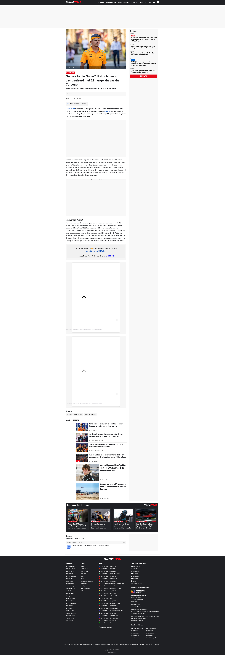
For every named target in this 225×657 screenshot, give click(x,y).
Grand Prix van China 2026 (108, 568)
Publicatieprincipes (124, 644)
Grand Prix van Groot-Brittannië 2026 (111, 588)
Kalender (126, 2)
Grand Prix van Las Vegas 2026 (109, 618)
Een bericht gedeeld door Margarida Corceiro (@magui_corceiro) (84, 329)
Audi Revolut (84, 571)
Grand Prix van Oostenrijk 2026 (109, 586)
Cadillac (83, 573)
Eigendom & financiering (145, 644)
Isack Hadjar (69, 581)
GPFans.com (149, 630)
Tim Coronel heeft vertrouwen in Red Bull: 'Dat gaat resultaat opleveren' (143, 71)
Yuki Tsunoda (70, 610)
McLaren (107, 111)
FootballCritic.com (151, 628)
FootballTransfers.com (137, 628)
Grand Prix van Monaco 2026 (109, 581)
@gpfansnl (135, 571)
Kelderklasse (149, 635)
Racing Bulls (84, 586)
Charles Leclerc (70, 568)
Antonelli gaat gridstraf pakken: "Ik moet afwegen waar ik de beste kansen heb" (143, 47)
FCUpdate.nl (134, 630)
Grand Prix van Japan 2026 (108, 571)
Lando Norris (70, 72)
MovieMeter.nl (135, 633)
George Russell (70, 596)
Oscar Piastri (69, 573)
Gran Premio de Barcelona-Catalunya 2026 (112, 583)
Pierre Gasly (69, 578)
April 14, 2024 (110, 256)
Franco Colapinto (71, 576)
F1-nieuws (143, 76)
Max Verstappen (111, 2)
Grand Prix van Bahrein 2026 (109, 605)
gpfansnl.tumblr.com (138, 583)
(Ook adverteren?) (108, 627)
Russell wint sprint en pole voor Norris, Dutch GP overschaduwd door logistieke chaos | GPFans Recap (144, 39)
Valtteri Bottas (70, 618)
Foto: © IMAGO (70, 67)
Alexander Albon (70, 588)
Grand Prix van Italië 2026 (108, 598)
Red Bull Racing (85, 588)
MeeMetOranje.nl (151, 638)
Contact (79, 644)
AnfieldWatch (135, 638)
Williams (83, 591)
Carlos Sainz (69, 591)
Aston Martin (84, 568)
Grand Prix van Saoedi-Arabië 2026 (110, 573)
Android (113, 644)
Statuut (91, 644)
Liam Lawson (70, 583)
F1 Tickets (148, 2)
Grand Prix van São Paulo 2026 (109, 615)
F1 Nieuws (101, 2)
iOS (117, 644)
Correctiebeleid (134, 644)
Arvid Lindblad (70, 608)
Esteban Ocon (70, 601)
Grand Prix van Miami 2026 (108, 576)
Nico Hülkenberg (70, 615)
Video (141, 2)
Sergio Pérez (69, 620)
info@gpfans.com (136, 604)
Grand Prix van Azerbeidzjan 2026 (110, 603)
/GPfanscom (136, 566)
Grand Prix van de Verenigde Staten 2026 (112, 610)
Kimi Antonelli (70, 593)
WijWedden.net (135, 635)
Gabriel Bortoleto (71, 613)
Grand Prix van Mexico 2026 (108, 613)
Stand (120, 2)
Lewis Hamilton (70, 566)
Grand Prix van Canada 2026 (109, 578)
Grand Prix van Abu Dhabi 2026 (109, 623)
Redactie (66, 644)
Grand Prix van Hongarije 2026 (109, 593)
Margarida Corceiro (90, 414)
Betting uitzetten (105, 644)
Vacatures (97, 644)
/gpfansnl (135, 578)
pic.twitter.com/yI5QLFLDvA (96, 251)
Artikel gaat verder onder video (95, 180)
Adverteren (86, 644)
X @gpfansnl (134, 568)
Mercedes (84, 583)
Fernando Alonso (71, 603)
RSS (75, 644)
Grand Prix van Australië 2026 (109, 566)
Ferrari (83, 576)
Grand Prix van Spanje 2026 (108, 601)
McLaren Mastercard (87, 581)
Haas (82, 578)
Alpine (83, 566)
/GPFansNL (136, 573)
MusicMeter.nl (150, 633)
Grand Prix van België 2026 (108, 591)
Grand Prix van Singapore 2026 (109, 608)
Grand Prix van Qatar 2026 (108, 620)
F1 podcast (134, 2)
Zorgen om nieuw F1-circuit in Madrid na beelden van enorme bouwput (142, 53)
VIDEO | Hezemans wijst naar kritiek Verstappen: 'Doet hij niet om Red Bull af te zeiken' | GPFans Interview (143, 63)
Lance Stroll (69, 605)
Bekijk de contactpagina (137, 620)
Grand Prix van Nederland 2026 (109, 596)
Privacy (71, 644)
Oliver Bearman (70, 598)
